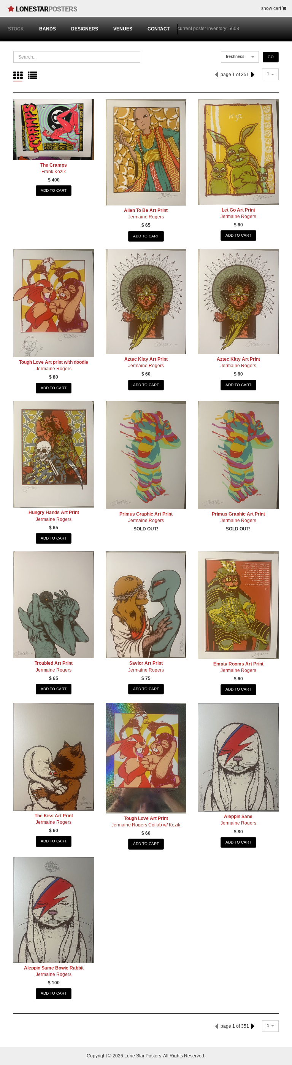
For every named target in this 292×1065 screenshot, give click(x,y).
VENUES (122, 29)
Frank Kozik (53, 171)
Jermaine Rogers (146, 217)
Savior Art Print (146, 663)
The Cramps (53, 165)
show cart (271, 8)
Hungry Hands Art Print (54, 512)
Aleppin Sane (238, 816)
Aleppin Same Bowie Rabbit (54, 968)
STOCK (16, 29)
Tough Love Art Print (146, 818)
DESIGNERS (84, 29)
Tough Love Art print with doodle (53, 362)
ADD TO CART (54, 190)
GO (271, 57)
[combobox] (240, 57)
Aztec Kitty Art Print (146, 359)
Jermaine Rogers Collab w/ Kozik (145, 825)
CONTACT (159, 29)
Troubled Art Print (54, 663)
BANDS (47, 29)
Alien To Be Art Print (146, 210)
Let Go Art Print (238, 210)
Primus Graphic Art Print (146, 514)
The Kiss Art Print (54, 815)
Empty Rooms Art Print (238, 664)
